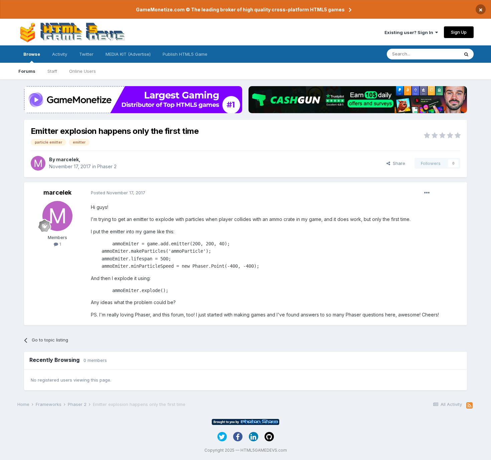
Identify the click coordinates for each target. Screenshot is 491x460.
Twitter (86, 54)
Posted (118, 192)
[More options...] (427, 193)
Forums (26, 71)
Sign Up (459, 32)
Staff (52, 71)
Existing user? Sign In (409, 32)
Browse (31, 54)
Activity (59, 54)
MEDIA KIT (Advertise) (128, 54)
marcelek (67, 159)
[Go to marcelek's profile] (38, 163)
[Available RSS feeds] (469, 405)
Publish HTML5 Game (185, 54)
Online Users (82, 71)
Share (397, 163)
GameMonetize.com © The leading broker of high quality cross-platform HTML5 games (240, 9)
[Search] (466, 54)
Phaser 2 (107, 166)
